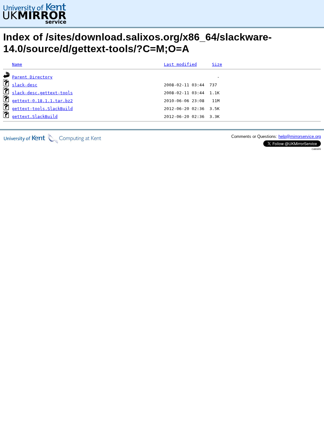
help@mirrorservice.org (299, 136)
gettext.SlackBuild (35, 116)
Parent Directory (32, 77)
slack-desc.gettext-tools (42, 92)
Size (217, 64)
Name (17, 64)
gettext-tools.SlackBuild (42, 108)
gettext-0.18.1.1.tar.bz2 (42, 100)
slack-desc (24, 85)
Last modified (180, 64)
